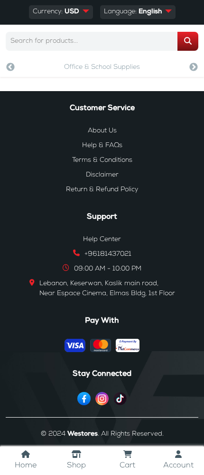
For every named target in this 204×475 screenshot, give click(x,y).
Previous (10, 67)
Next (193, 67)
